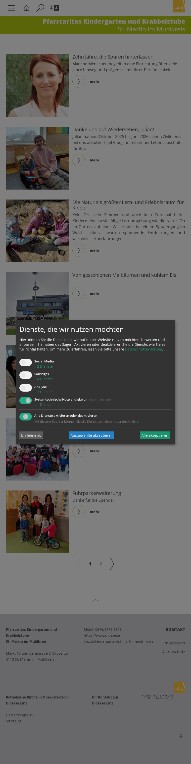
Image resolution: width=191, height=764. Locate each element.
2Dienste (43, 366)
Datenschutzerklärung (143, 349)
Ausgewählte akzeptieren (92, 435)
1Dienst (42, 404)
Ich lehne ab (31, 435)
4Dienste (43, 379)
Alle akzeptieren (155, 435)
